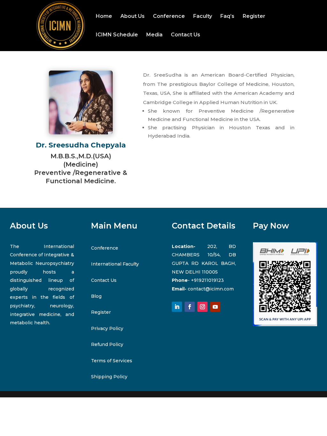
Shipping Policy (109, 377)
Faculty (202, 16)
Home (104, 16)
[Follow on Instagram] (202, 307)
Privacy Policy (107, 328)
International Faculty (115, 264)
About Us (132, 16)
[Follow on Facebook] (190, 307)
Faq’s (227, 16)
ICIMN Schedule (117, 35)
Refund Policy (107, 344)
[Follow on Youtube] (215, 307)
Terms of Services (111, 361)
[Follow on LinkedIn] (177, 307)
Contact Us (185, 35)
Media (154, 35)
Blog (96, 296)
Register (254, 16)
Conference (169, 16)
